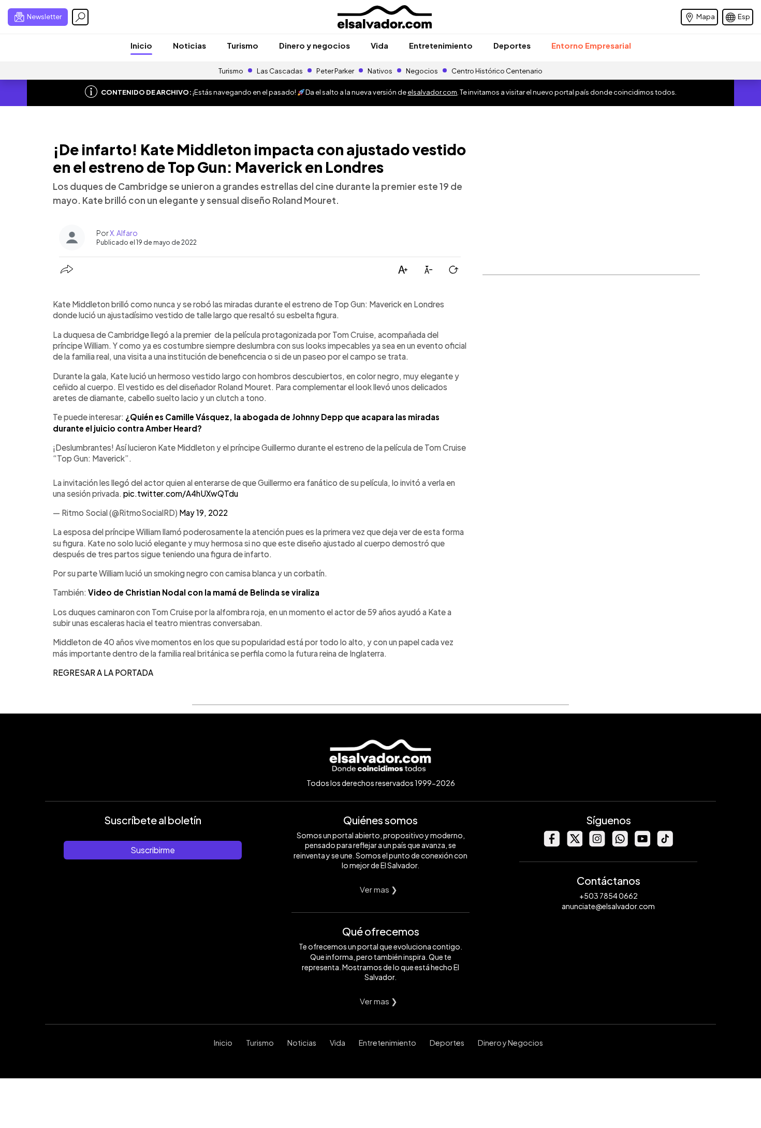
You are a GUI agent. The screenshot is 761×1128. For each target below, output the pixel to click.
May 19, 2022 (203, 512)
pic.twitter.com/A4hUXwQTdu (180, 493)
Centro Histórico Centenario (497, 71)
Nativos (380, 71)
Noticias (189, 45)
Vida (379, 45)
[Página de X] (574, 844)
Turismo (242, 45)
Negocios (422, 71)
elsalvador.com (432, 92)
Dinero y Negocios (510, 1042)
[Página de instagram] (597, 844)
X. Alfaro (124, 233)
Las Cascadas (280, 71)
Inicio (141, 45)
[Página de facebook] (551, 844)
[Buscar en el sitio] (80, 17)
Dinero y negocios (314, 45)
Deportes (512, 45)
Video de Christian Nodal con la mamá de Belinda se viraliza (203, 592)
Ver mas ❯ (379, 889)
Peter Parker (335, 71)
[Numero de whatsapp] (619, 844)
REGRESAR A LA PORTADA (103, 672)
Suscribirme (152, 849)
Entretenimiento (441, 45)
